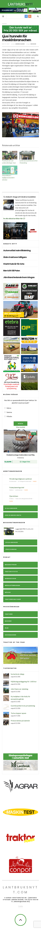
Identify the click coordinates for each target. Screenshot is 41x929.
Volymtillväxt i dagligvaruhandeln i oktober (8, 178)
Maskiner (8, 621)
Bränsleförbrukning (12, 585)
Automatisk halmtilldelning (17, 250)
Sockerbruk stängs (17, 674)
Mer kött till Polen (11, 270)
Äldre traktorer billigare (15, 257)
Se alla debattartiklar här (13, 218)
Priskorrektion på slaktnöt (20, 721)
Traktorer (9, 614)
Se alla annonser (11, 508)
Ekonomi (33, 44)
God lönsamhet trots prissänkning (23, 706)
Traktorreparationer (13, 599)
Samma (9, 412)
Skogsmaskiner (10, 635)
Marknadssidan (10, 578)
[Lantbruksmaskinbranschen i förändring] (27, 155)
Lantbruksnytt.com (20, 889)
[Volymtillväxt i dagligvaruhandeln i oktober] (9, 170)
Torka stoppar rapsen (18, 713)
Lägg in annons (11, 549)
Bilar (6, 628)
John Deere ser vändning (19, 689)
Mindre (9, 416)
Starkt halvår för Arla (13, 264)
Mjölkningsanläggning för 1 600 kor (24, 681)
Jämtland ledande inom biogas (18, 277)
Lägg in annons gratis (13, 515)
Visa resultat (20, 427)
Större (9, 408)
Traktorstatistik (11, 571)
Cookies (20, 906)
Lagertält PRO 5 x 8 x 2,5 (24, 530)
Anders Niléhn (20, 44)
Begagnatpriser (11, 564)
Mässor (8, 592)
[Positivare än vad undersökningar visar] (9, 155)
